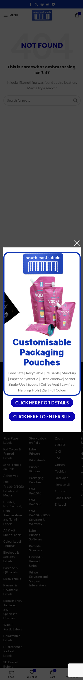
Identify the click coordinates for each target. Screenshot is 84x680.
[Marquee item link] (49, 306)
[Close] (77, 243)
